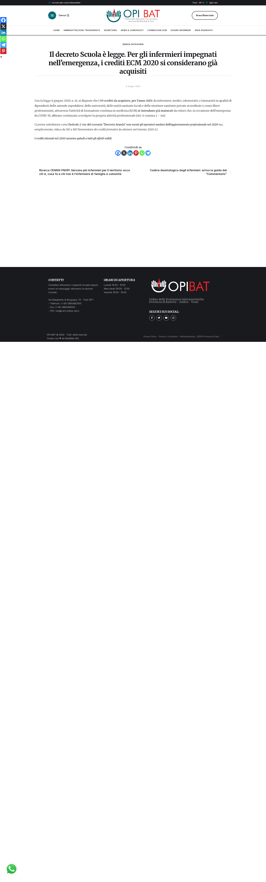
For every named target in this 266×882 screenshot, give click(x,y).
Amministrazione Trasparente (82, 30)
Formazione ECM (157, 30)
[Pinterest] (136, 153)
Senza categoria (133, 44)
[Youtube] (166, 318)
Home (56, 30)
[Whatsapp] (142, 153)
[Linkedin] (130, 153)
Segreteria (110, 30)
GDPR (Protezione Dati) (208, 336)
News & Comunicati (132, 30)
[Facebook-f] (152, 318)
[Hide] (1, 57)
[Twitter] (159, 318)
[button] (64, 2)
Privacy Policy (149, 336)
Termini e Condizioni (168, 336)
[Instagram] (173, 318)
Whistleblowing (187, 336)
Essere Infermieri (181, 30)
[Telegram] (148, 153)
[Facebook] (118, 153)
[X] (124, 153)
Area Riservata (204, 30)
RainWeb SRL (72, 338)
